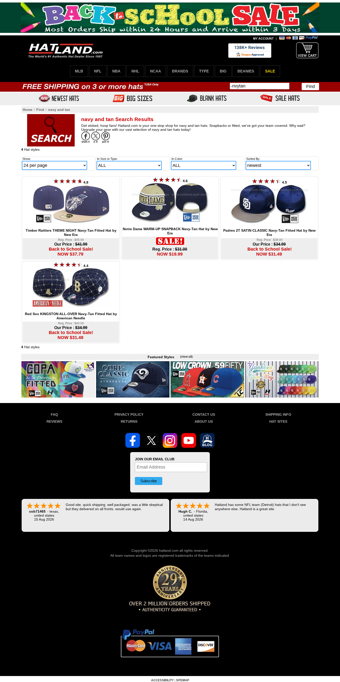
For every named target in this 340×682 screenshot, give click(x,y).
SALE (270, 71)
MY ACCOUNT (263, 38)
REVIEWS (54, 421)
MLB (79, 71)
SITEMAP (182, 680)
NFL (97, 71)
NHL (135, 71)
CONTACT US (203, 414)
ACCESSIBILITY (162, 680)
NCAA (155, 71)
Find (310, 86)
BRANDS (180, 71)
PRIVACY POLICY (128, 414)
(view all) (186, 356)
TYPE (204, 71)
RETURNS (129, 421)
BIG (223, 71)
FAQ (54, 414)
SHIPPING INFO (278, 414)
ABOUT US (204, 421)
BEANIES (245, 71)
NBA (116, 71)
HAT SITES (278, 421)
